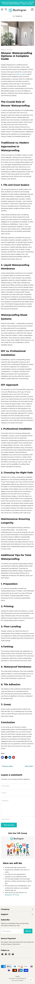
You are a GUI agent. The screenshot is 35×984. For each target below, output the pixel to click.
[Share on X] (6, 757)
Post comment (9, 825)
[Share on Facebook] (2, 757)
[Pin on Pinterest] (13, 757)
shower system (21, 74)
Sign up (28, 931)
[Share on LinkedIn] (9, 757)
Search (17, 976)
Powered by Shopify (17, 980)
